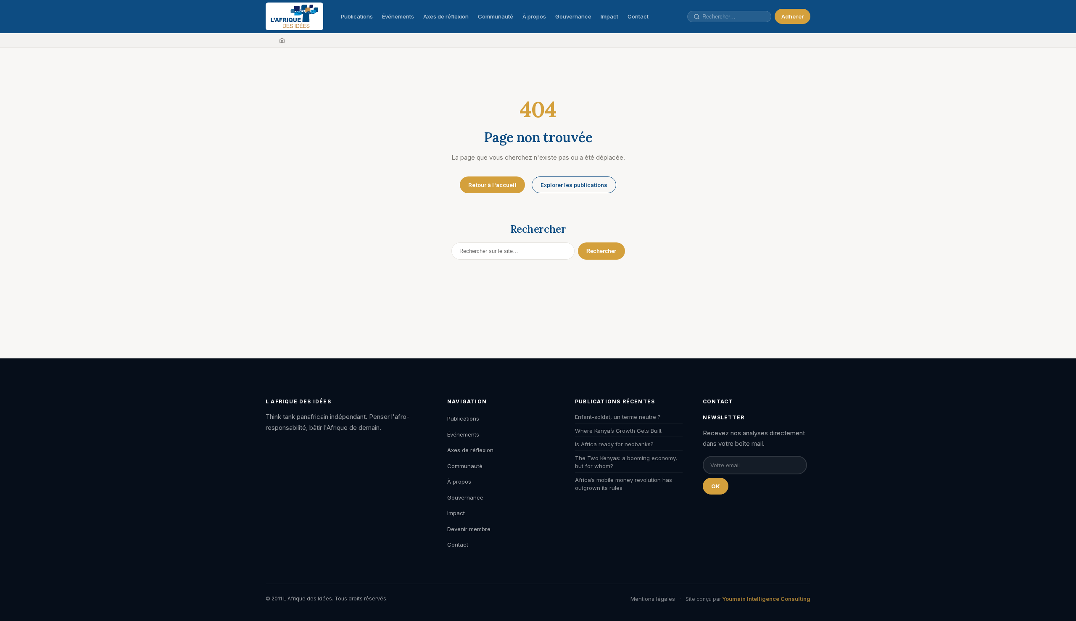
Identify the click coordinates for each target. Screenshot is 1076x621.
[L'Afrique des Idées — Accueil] (294, 16)
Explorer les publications (574, 185)
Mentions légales (652, 598)
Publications (357, 16)
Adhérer (792, 16)
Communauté (495, 16)
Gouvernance (573, 16)
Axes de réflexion (446, 16)
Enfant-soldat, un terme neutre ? (618, 416)
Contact (638, 16)
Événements (398, 16)
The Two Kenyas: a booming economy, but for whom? (626, 462)
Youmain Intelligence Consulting (766, 598)
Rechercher (601, 251)
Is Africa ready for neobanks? (614, 444)
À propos (534, 16)
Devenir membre (469, 529)
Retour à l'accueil (492, 185)
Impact (609, 16)
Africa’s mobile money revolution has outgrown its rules (623, 484)
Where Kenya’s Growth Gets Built (618, 430)
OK (715, 486)
